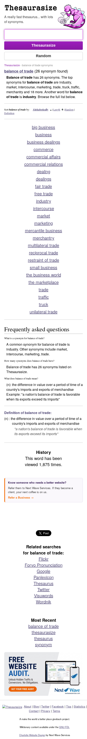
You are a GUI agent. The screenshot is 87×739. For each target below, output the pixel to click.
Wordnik (43, 602)
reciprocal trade (43, 252)
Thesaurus (43, 583)
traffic (43, 297)
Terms (56, 711)
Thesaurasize (12, 65)
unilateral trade (43, 312)
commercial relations (43, 164)
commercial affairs (43, 157)
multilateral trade (43, 245)
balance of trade (43, 626)
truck (43, 304)
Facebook (58, 706)
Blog (36, 706)
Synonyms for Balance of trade (45, 9)
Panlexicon (44, 577)
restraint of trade (43, 260)
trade (43, 289)
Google (43, 571)
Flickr (44, 559)
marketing (43, 223)
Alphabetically (40, 109)
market (43, 216)
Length (56, 109)
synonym (43, 644)
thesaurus (43, 638)
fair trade (43, 186)
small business (43, 267)
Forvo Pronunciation (44, 565)
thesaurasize (44, 632)
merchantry (43, 238)
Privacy (45, 711)
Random (69, 109)
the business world (43, 275)
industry (43, 201)
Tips (68, 706)
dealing (43, 171)
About (27, 706)
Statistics (79, 706)
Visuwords (43, 595)
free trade (43, 193)
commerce (43, 149)
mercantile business (43, 230)
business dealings (43, 142)
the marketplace (44, 282)
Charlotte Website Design (32, 735)
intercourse (43, 208)
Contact (34, 711)
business (43, 134)
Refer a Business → (21, 497)
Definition (9, 113)
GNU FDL (64, 727)
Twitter (43, 589)
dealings (43, 179)
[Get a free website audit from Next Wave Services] (43, 674)
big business (43, 127)
